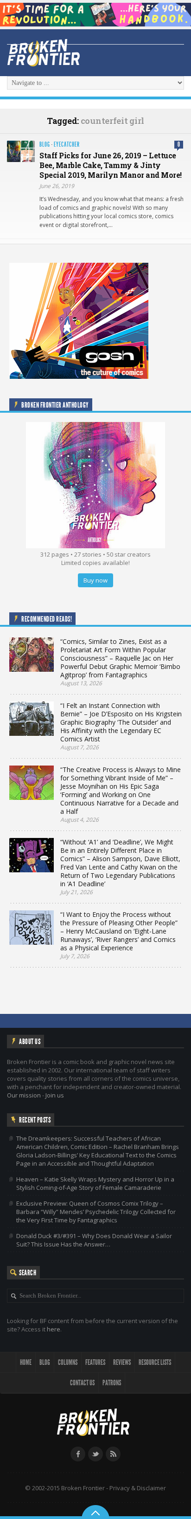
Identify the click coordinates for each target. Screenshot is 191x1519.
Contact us (82, 1382)
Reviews (122, 1362)
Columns (67, 1362)
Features (95, 1362)
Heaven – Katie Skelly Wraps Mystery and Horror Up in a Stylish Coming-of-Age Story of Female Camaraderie (95, 1183)
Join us (54, 1095)
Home (26, 1362)
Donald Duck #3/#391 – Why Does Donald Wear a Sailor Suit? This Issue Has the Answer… (94, 1240)
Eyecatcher (67, 145)
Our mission (24, 1095)
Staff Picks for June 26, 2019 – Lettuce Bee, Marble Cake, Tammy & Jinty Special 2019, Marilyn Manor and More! (110, 165)
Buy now (95, 580)
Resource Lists (155, 1362)
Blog (44, 145)
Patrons (111, 1382)
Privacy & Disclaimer (137, 1488)
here (53, 1329)
